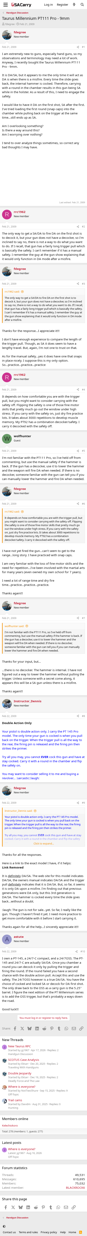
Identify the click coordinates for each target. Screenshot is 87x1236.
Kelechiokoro (10, 1125)
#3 (83, 283)
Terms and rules (28, 1232)
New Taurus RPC (19, 1046)
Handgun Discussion (20, 1054)
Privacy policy (49, 1232)
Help (63, 1232)
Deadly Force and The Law (23, 1081)
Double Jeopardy (19, 1073)
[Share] (78, 47)
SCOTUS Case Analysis (23, 1060)
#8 (83, 716)
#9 (83, 802)
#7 (83, 618)
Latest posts (11, 1142)
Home (72, 1232)
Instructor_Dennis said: (18, 811)
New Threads (12, 1039)
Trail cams (15, 1100)
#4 (83, 389)
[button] (4, 1226)
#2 (83, 226)
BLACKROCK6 (75, 1187)
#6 (83, 503)
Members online (15, 1118)
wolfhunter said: (14, 626)
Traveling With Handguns (23, 1067)
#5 (83, 451)
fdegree (10, 24)
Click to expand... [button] (44, 843)
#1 (83, 47)
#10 (83, 951)
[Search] (82, 4)
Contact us (9, 1232)
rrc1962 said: (12, 291)
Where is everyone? (21, 1086)
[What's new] (74, 4)
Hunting (13, 1108)
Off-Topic (13, 1094)
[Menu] (5, 5)
